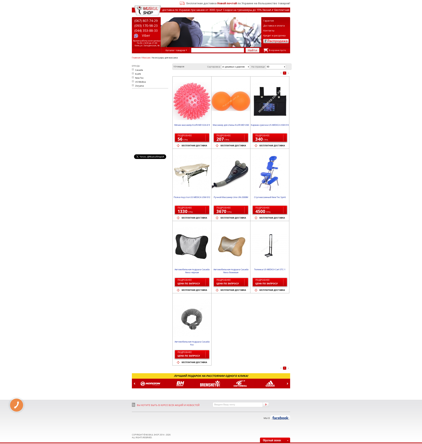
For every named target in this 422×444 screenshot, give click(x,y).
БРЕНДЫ (136, 66)
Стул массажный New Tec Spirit (270, 197)
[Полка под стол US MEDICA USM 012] (192, 173)
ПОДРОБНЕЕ (189, 281)
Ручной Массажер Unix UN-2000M (231, 197)
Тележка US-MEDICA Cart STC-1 (269, 269)
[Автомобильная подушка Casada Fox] (192, 318)
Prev (134, 383)
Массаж (146, 57)
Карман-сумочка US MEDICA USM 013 (270, 124)
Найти (252, 50)
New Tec (139, 77)
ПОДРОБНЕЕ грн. (185, 138)
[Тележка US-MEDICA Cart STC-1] (269, 246)
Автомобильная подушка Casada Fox (192, 343)
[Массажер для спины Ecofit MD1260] (230, 101)
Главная (136, 57)
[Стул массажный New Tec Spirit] (269, 173)
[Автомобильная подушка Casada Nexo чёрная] (192, 246)
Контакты (268, 30)
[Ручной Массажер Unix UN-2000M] (230, 173)
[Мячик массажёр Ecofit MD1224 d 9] (192, 101)
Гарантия (268, 20)
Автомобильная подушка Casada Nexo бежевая (230, 271)
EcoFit (138, 73)
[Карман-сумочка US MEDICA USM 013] (269, 101)
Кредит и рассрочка (274, 35)
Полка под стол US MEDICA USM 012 (192, 197)
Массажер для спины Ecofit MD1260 (231, 124)
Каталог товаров (175, 50)
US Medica (140, 81)
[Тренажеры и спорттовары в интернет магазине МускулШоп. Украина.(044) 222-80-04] (147, 10)
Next (287, 383)
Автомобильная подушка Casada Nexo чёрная (192, 271)
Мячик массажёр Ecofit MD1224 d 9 (192, 124)
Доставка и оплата (274, 25)
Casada (139, 69)
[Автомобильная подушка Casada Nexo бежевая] (230, 246)
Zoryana (139, 85)
